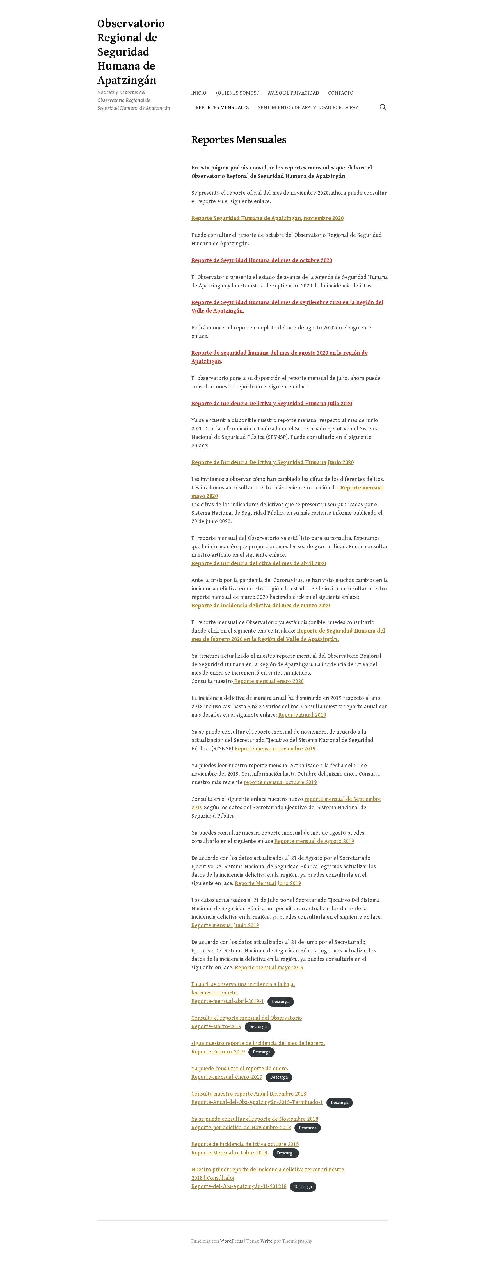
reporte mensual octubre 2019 (280, 782)
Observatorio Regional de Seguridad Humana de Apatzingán (131, 52)
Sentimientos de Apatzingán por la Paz (308, 108)
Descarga (280, 1001)
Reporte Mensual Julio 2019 (268, 883)
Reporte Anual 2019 (302, 715)
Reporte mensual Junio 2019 (225, 925)
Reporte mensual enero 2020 (268, 681)
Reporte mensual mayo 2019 (269, 967)
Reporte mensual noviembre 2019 (275, 749)
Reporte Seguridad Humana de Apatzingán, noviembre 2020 (267, 218)
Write (266, 1241)
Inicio (198, 93)
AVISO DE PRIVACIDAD (293, 93)
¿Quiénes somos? (237, 93)
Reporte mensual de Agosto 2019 (314, 841)
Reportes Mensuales (222, 108)
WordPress (231, 1241)
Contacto (340, 93)
